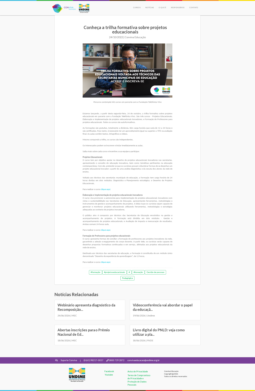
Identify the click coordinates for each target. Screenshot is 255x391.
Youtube (109, 374)
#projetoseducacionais (114, 272)
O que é (162, 7)
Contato (193, 7)
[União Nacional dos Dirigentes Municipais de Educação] (82, 8)
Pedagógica (127, 278)
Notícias (149, 7)
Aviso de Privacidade (138, 371)
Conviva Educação (62, 5)
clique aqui (105, 189)
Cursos (136, 7)
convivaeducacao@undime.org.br (143, 360)
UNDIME (73, 369)
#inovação (138, 272)
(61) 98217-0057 (94, 360)
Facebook (109, 371)
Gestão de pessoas (155, 272)
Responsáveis (177, 7)
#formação (95, 272)
